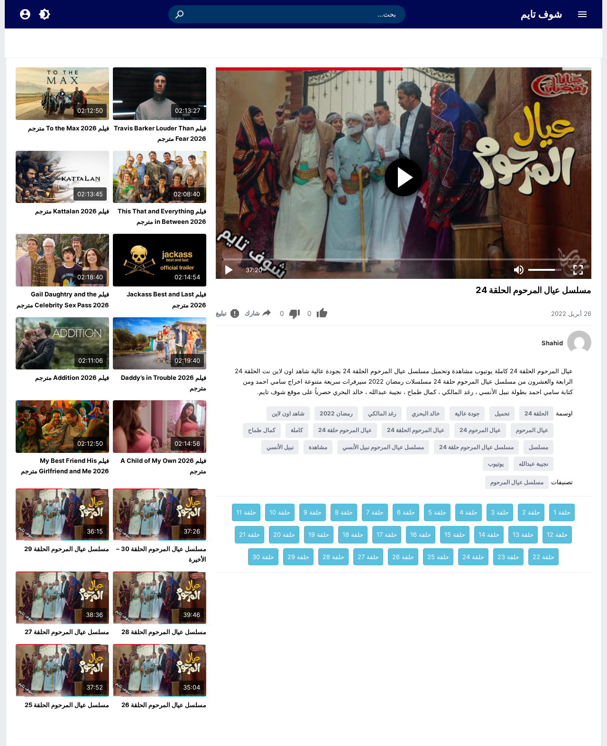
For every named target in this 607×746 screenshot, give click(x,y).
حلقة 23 (508, 557)
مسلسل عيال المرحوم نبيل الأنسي (383, 447)
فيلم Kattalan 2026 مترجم (72, 211)
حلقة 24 (473, 557)
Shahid (552, 343)
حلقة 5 (437, 512)
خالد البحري (426, 413)
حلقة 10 (279, 512)
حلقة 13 (523, 534)
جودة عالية (467, 413)
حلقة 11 (246, 512)
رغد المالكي (382, 413)
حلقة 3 (500, 512)
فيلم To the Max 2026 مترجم (68, 128)
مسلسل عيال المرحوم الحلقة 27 (67, 631)
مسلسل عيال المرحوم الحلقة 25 (67, 705)
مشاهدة (318, 447)
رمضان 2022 (336, 413)
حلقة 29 (298, 557)
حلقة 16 (420, 534)
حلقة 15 (454, 534)
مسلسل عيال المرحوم (516, 482)
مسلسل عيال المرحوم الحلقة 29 (66, 549)
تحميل (502, 413)
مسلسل (538, 447)
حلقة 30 (263, 557)
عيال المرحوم (532, 429)
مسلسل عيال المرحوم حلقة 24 (476, 447)
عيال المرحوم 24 (480, 429)
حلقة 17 (387, 534)
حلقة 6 (406, 512)
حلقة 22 (543, 557)
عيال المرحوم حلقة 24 (345, 429)
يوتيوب (496, 463)
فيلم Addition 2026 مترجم (72, 377)
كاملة (297, 429)
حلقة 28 (333, 557)
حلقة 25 (438, 557)
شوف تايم (541, 14)
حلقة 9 (313, 512)
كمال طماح (262, 429)
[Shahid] (579, 352)
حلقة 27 (368, 557)
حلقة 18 (352, 534)
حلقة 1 (561, 512)
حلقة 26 (403, 557)
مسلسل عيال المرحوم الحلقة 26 (163, 705)
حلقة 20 (284, 534)
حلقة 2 (531, 512)
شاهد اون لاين (288, 413)
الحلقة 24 (536, 413)
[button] (180, 14)
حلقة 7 (375, 512)
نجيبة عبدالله (533, 463)
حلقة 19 (318, 534)
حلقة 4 (469, 512)
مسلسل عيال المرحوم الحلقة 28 (163, 631)
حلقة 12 (557, 534)
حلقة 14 (488, 534)
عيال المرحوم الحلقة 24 (415, 429)
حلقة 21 (249, 534)
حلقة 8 (344, 512)
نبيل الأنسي (280, 447)
